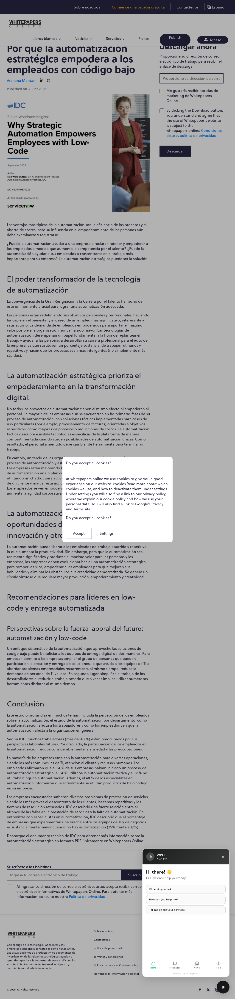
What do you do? (160, 889)
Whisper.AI (192, 973)
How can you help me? (163, 899)
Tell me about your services (167, 910)
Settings (107, 533)
